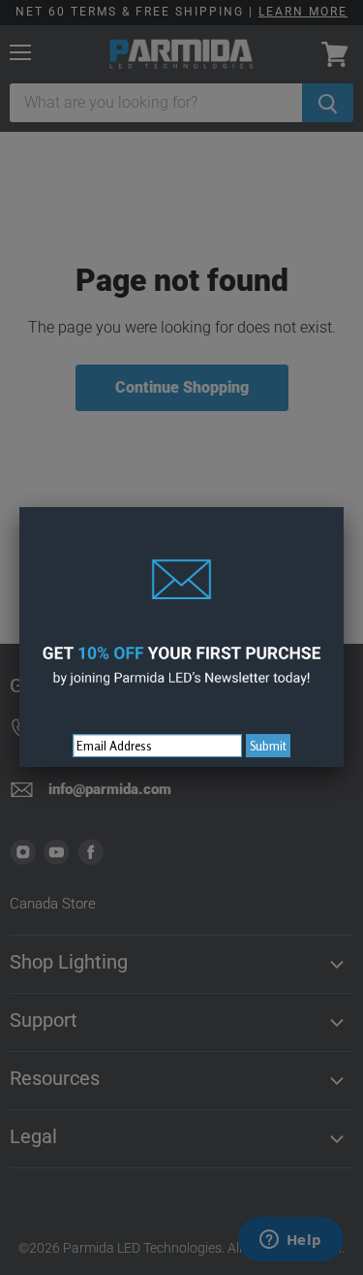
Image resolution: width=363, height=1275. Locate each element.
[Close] (343, 507)
